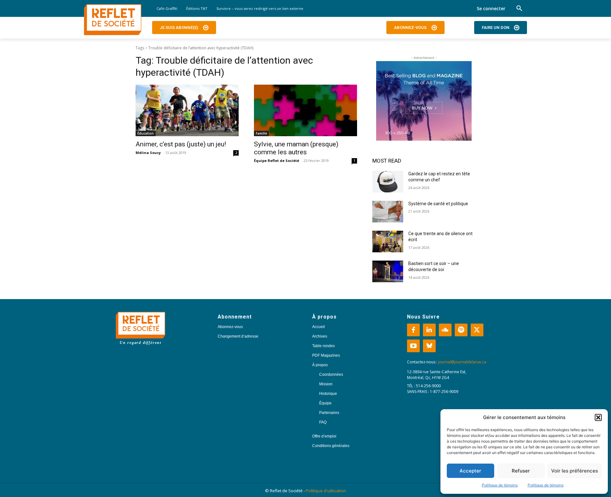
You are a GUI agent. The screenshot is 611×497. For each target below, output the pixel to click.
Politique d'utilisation (326, 491)
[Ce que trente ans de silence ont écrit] (387, 241)
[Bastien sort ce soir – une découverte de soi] (387, 271)
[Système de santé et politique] (387, 211)
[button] (598, 417)
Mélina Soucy (148, 152)
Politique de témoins (500, 485)
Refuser (521, 471)
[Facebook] (413, 330)
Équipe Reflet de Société (276, 160)
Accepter (470, 471)
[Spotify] (461, 330)
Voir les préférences (574, 471)
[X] (477, 330)
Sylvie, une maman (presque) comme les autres (296, 148)
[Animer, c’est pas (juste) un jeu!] (187, 110)
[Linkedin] (429, 330)
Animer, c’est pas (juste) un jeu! (181, 144)
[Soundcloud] (445, 330)
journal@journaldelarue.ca (462, 362)
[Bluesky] (429, 346)
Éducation (145, 133)
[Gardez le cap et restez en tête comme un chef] (387, 181)
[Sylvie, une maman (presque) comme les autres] (305, 110)
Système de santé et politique (438, 203)
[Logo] (112, 19)
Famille (261, 133)
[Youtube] (413, 346)
